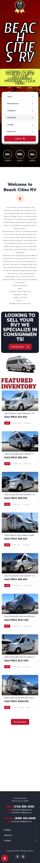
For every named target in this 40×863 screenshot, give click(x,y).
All (9, 87)
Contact (7, 840)
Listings (7, 830)
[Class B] (7, 154)
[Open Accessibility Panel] (4, 858)
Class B (8, 160)
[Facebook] (17, 856)
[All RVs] (32, 154)
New (19, 87)
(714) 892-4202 (20, 806)
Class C (20, 160)
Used (29, 87)
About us (8, 835)
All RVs (32, 160)
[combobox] (20, 96)
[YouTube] (23, 856)
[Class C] (20, 154)
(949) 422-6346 (20, 818)
